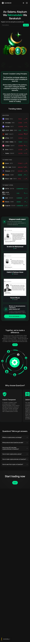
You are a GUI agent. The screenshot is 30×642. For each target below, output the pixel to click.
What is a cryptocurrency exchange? (12, 437)
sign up (26, 25)
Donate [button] (15, 344)
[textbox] (11, 25)
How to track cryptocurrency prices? (12, 454)
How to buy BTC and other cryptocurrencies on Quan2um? (10, 448)
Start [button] (15, 482)
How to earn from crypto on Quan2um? (12, 464)
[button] (15, 239)
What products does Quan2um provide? (12, 442)
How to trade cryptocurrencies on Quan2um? (14, 459)
